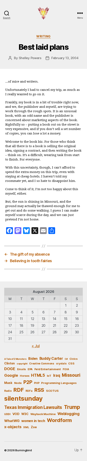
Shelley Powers (30, 58)
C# (66, 359)
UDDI (7, 414)
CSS (71, 363)
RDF (18, 390)
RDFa (29, 390)
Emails (21, 369)
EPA (30, 369)
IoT (49, 375)
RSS (39, 390)
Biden (33, 359)
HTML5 (38, 375)
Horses (24, 375)
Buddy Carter (51, 358)
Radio (8, 390)
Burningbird (23, 450)
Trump (72, 407)
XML (26, 427)
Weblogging (68, 413)
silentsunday (23, 398)
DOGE (9, 368)
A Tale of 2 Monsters (15, 359)
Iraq (56, 375)
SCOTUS (52, 390)
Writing (43, 36)
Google (11, 375)
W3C (25, 414)
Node (18, 383)
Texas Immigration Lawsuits (33, 407)
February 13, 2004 (65, 58)
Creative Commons (41, 363)
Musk (8, 383)
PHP (36, 383)
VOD (15, 414)
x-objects (13, 427)
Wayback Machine (43, 414)
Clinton (9, 363)
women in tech (33, 421)
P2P (27, 382)
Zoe (34, 427)
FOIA (66, 369)
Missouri (71, 375)
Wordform (59, 420)
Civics (73, 358)
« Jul (36, 346)
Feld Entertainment (47, 369)
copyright (22, 363)
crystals (61, 363)
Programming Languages (58, 383)
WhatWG (11, 421)
